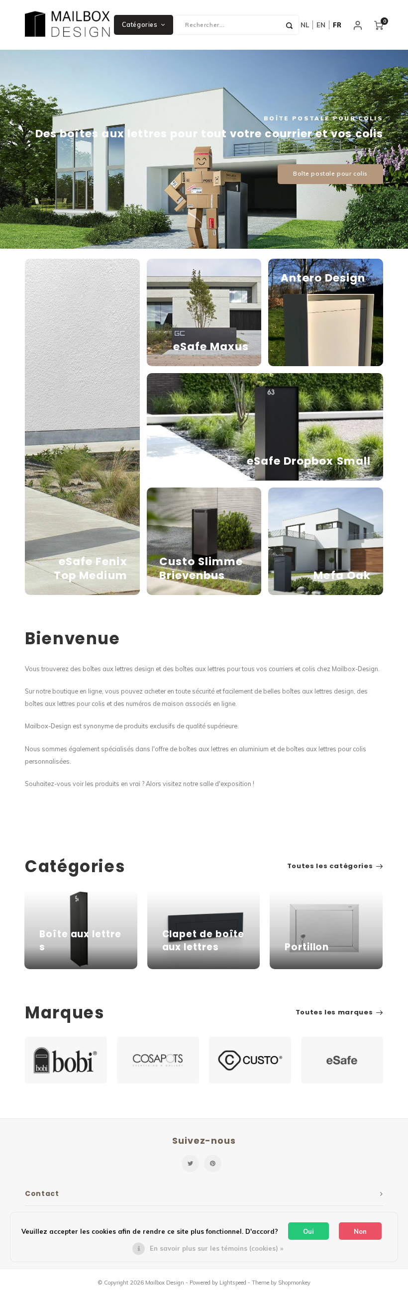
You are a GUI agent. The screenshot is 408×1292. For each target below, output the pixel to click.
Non (360, 1231)
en (320, 25)
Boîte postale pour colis (330, 173)
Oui (308, 1231)
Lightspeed (232, 1282)
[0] (378, 25)
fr (337, 25)
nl (305, 25)
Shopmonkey (294, 1282)
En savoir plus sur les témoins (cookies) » (216, 1248)
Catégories (139, 24)
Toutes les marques (334, 1012)
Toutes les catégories (330, 866)
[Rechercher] (289, 25)
